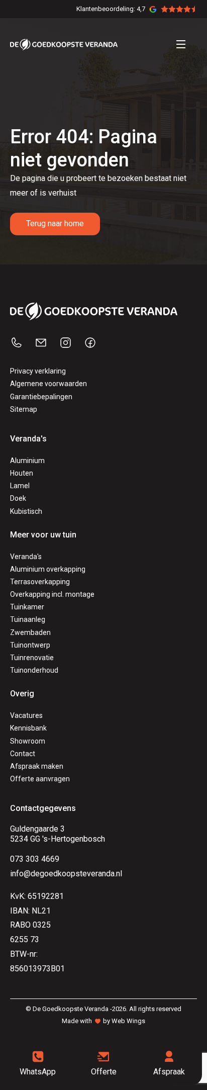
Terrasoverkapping (40, 582)
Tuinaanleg (27, 619)
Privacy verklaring (38, 371)
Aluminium (27, 461)
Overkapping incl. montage (52, 594)
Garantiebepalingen (41, 397)
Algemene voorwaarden (48, 384)
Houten (21, 473)
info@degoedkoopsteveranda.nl (66, 873)
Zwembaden (30, 632)
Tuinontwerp (30, 645)
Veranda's (26, 557)
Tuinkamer (27, 607)
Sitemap (23, 409)
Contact (22, 754)
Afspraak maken (36, 766)
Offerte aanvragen (40, 779)
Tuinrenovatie (32, 658)
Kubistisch (26, 511)
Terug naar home (55, 223)
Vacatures (26, 715)
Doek (18, 498)
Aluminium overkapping (47, 569)
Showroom (27, 741)
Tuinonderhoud (34, 670)
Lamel (20, 486)
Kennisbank (28, 728)
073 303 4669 (34, 859)
